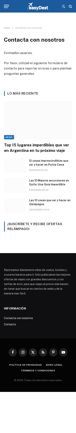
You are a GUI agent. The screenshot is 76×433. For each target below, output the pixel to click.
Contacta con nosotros (18, 318)
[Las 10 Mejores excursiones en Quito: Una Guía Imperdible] (15, 185)
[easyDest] (38, 6)
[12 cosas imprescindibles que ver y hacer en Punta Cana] (15, 165)
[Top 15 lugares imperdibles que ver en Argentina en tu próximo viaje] (38, 120)
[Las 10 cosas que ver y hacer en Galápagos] (15, 205)
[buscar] (70, 6)
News (9, 137)
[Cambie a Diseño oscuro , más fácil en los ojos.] (63, 6)
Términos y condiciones (38, 370)
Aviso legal (54, 365)
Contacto (10, 324)
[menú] (6, 6)
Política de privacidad (25, 365)
